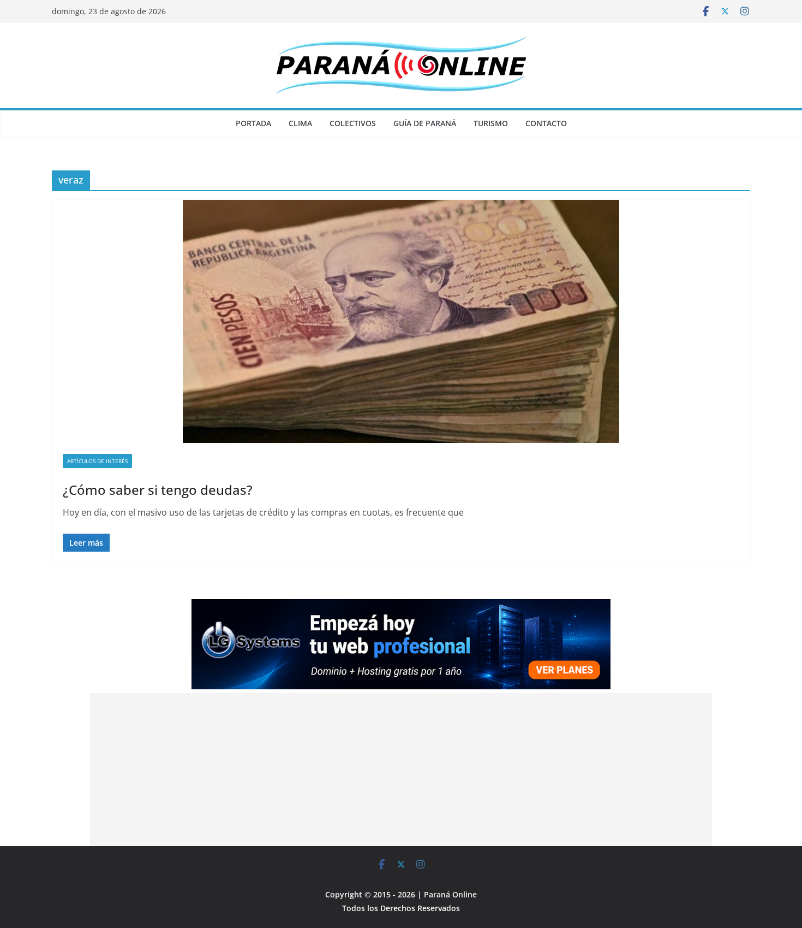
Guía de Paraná (424, 123)
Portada (253, 123)
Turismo (491, 123)
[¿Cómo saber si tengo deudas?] (401, 321)
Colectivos (353, 123)
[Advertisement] (401, 769)
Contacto (546, 123)
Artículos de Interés (97, 461)
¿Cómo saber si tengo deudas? (158, 490)
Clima (300, 123)
